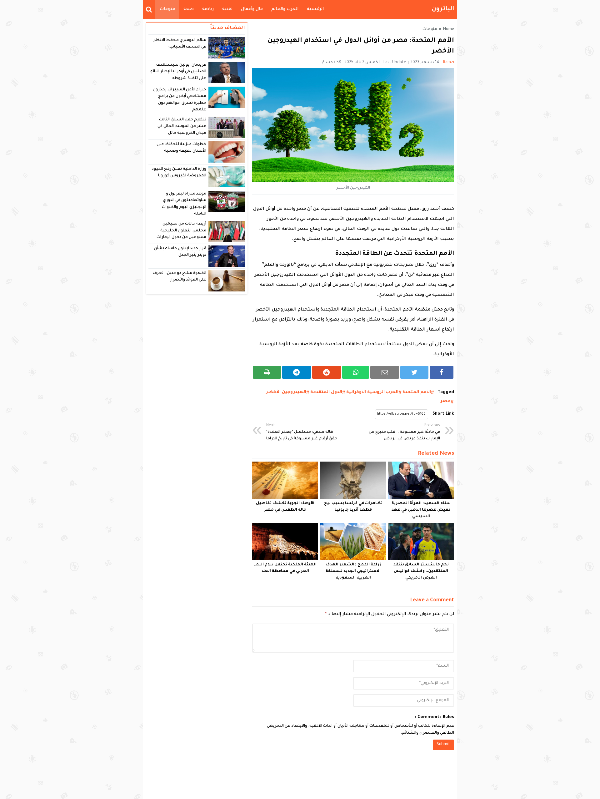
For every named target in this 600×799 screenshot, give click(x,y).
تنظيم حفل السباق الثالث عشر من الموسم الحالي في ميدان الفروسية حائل (182, 126)
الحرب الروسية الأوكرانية (372, 392)
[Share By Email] (385, 372)
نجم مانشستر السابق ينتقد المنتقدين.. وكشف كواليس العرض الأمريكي (421, 571)
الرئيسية (315, 9)
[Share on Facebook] (441, 372)
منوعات (167, 9)
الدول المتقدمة (326, 392)
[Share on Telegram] (296, 372)
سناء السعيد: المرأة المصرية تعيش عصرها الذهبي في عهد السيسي (421, 510)
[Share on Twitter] (414, 372)
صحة (188, 9)
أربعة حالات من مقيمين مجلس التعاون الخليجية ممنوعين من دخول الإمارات (181, 231)
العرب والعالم (284, 9)
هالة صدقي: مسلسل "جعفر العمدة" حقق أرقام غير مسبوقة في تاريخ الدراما (301, 432)
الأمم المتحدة (416, 392)
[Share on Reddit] (326, 372)
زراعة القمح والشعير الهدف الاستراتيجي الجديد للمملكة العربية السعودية (353, 571)
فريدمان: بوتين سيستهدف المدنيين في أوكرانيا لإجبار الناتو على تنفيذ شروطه (178, 72)
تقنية (227, 9)
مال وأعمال (252, 9)
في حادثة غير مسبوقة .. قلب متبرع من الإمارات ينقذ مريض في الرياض (404, 432)
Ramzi (448, 62)
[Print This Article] (266, 372)
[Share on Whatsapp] (356, 372)
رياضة (208, 9)
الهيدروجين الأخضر (286, 392)
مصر (445, 401)
